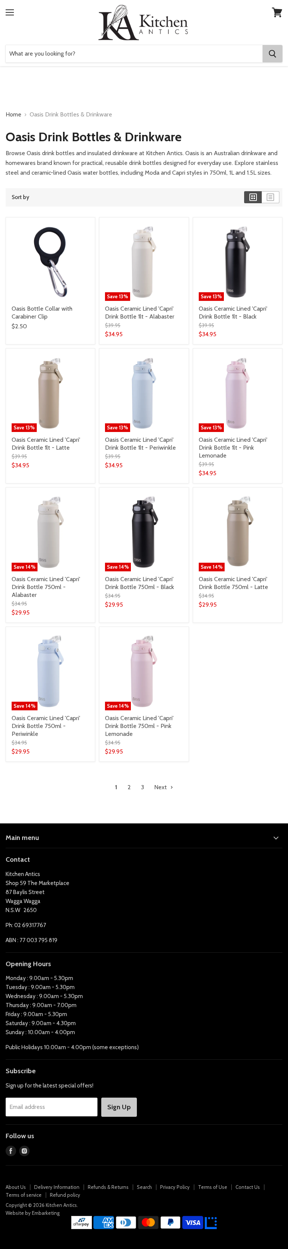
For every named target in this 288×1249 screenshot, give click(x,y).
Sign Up (119, 1107)
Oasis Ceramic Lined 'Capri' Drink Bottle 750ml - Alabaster (46, 586)
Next (161, 787)
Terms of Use (212, 1187)
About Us (16, 1187)
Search (144, 1187)
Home (13, 114)
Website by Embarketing (33, 1213)
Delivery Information (57, 1187)
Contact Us (248, 1187)
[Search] (272, 53)
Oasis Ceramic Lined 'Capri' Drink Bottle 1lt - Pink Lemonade (233, 447)
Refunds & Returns (108, 1187)
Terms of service (24, 1195)
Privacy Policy (175, 1187)
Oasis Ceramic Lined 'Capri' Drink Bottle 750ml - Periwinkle (46, 725)
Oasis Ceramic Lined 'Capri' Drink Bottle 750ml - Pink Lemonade (139, 725)
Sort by (20, 197)
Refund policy (65, 1195)
